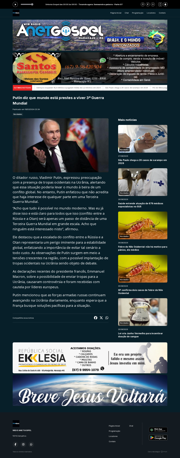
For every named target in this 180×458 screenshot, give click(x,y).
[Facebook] (148, 4)
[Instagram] (143, 4)
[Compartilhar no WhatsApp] (107, 318)
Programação (137, 13)
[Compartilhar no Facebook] (95, 318)
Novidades (18, 114)
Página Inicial (116, 13)
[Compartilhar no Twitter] (101, 318)
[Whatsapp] (153, 4)
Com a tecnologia (154, 452)
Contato (162, 13)
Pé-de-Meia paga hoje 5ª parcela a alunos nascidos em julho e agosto (145, 88)
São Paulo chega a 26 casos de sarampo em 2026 (89, 88)
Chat (127, 13)
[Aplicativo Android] (165, 4)
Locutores (151, 13)
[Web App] (160, 4)
